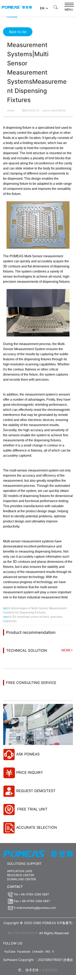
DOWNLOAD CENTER (21, 879)
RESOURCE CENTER (20, 875)
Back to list (17, 32)
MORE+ (67, 650)
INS (47, 951)
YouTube (9, 951)
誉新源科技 (50, 970)
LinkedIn (38, 951)
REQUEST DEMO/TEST (36, 791)
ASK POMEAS (28, 754)
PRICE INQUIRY (29, 772)
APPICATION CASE (19, 871)
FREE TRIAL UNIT (32, 809)
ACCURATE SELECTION (36, 827)
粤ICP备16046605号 (22, 933)
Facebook (23, 951)
